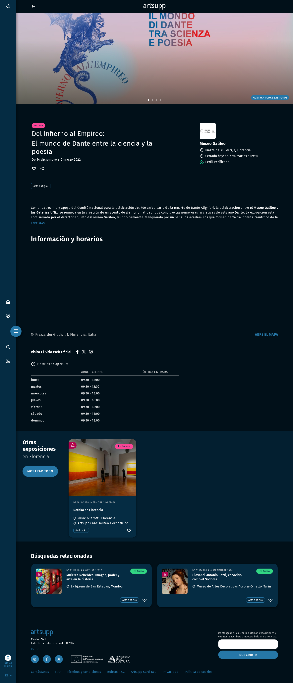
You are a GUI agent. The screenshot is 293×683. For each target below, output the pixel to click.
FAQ (58, 672)
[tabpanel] (146, 58)
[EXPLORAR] (8, 315)
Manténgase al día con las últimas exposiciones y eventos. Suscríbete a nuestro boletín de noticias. (247, 635)
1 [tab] (148, 100)
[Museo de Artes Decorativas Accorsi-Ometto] (175, 581)
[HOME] (8, 301)
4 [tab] (160, 100)
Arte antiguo (40, 186)
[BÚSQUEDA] (8, 347)
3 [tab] (156, 100)
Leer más (38, 223)
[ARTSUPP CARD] (8, 360)
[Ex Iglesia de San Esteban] (49, 581)
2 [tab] (152, 100)
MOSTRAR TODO (40, 471)
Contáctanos (40, 672)
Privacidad (170, 672)
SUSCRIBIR (248, 655)
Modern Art (81, 530)
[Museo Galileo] (238, 131)
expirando (124, 446)
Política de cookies (198, 672)
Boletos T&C (116, 672)
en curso (139, 571)
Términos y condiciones (84, 672)
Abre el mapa (266, 334)
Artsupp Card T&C (143, 672)
